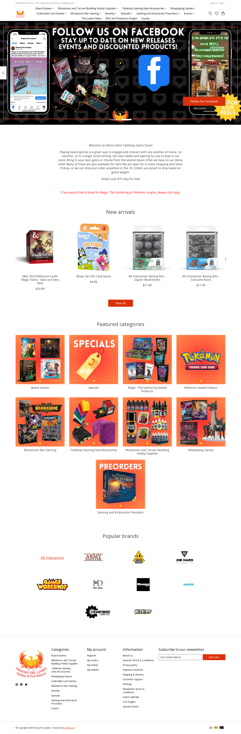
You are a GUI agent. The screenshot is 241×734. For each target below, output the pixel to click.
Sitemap (127, 684)
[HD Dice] (97, 585)
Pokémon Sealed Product (201, 388)
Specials (93, 388)
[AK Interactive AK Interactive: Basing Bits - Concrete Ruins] (200, 247)
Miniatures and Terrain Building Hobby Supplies (147, 451)
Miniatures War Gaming (40, 450)
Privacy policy (130, 665)
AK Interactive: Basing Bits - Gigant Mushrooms (147, 278)
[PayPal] (216, 728)
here (177, 192)
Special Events (130, 706)
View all (120, 303)
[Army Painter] (93, 557)
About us (128, 655)
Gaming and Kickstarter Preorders (120, 512)
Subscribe (214, 657)
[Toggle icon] (210, 13)
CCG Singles (129, 701)
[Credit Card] (211, 728)
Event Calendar (131, 697)
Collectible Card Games (64, 681)
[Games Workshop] (52, 585)
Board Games (40, 388)
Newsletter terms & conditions (134, 690)
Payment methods (133, 669)
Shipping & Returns (133, 674)
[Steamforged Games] (97, 612)
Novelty (55, 690)
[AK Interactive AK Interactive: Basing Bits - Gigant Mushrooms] (147, 247)
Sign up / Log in (217, 3)
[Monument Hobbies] (143, 585)
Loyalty (145, 18)
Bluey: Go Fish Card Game (93, 276)
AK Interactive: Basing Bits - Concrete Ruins (201, 278)
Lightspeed (69, 727)
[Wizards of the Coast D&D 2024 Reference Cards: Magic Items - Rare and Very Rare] (40, 247)
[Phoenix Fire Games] (20, 13)
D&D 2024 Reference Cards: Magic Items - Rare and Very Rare (40, 279)
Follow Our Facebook (204, 101)
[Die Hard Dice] (184, 557)
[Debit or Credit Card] (222, 728)
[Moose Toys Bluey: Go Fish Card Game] (93, 247)
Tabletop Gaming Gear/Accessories (93, 450)
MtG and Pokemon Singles (121, 18)
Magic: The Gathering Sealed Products (147, 389)
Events (55, 708)
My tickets (92, 665)
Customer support (133, 679)
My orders (92, 660)
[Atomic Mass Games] (138, 557)
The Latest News (91, 18)
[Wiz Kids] (143, 612)
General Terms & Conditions (138, 660)
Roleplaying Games (201, 450)
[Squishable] (188, 585)
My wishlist (93, 669)
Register (91, 655)
